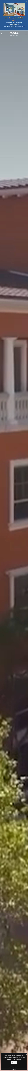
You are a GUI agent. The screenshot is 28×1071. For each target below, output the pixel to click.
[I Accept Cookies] (26, 1055)
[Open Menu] (26, 33)
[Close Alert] (26, 2)
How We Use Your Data (13, 1067)
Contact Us (14, 1069)
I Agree (14, 1062)
